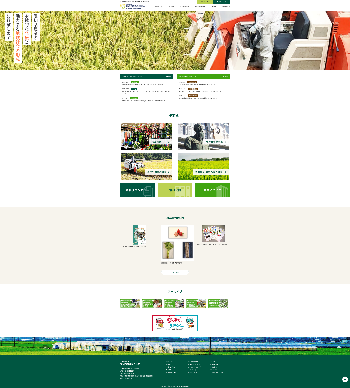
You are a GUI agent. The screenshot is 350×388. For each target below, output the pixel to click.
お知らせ (212, 361)
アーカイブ (213, 370)
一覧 (169, 76)
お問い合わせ (222, 2)
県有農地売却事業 (171, 372)
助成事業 (168, 364)
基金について (170, 361)
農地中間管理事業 (193, 361)
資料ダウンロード (193, 372)
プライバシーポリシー (216, 372)
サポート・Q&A (192, 370)
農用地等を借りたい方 (194, 367)
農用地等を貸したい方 (194, 364)
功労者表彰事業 (170, 367)
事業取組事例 (214, 367)
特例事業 (168, 370)
